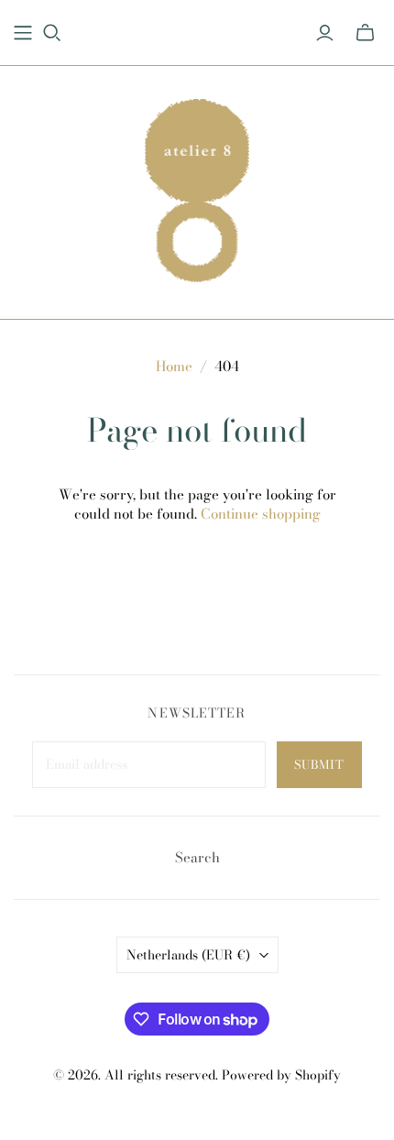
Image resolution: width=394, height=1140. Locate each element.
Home (174, 366)
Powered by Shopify (281, 1075)
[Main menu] (23, 33)
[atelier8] (197, 187)
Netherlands (188, 955)
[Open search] (52, 33)
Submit (319, 764)
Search (197, 857)
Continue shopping (261, 513)
